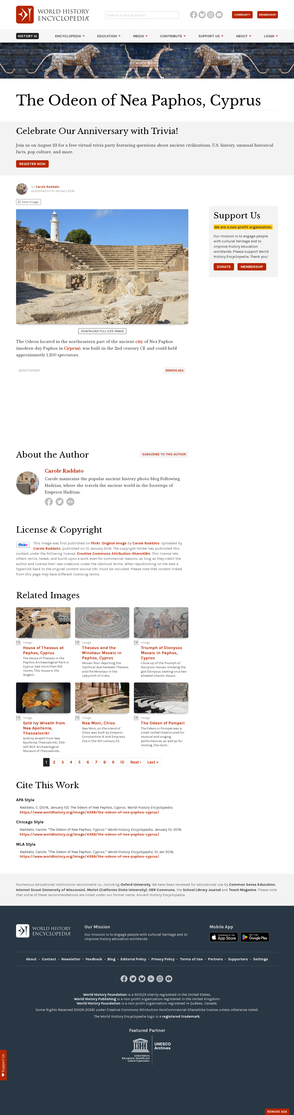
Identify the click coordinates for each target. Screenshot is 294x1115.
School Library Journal (202, 890)
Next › (135, 762)
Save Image (27, 202)
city (139, 341)
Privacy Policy (163, 959)
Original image (114, 543)
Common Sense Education (252, 884)
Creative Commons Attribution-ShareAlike (113, 553)
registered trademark (181, 1016)
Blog (111, 959)
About (242, 36)
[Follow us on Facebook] (125, 981)
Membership (252, 266)
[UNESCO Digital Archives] (147, 1050)
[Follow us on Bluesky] (143, 981)
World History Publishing (95, 999)
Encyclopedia (68, 36)
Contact (49, 959)
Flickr (95, 543)
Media (138, 36)
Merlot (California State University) (117, 890)
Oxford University (135, 884)
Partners (215, 959)
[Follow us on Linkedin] (151, 981)
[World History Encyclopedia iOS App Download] (223, 937)
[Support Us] (3, 1065)
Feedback (94, 959)
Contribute (171, 36)
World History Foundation (105, 994)
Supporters (238, 959)
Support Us (209, 36)
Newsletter (70, 959)
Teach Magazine (242, 890)
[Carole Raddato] (49, 502)
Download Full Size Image (102, 331)
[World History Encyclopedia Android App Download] (254, 937)
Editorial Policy (133, 959)
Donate (224, 266)
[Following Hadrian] (70, 502)
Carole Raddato (47, 187)
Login (269, 36)
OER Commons (162, 890)
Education (107, 36)
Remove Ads (175, 370)
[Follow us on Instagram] (160, 981)
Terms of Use (191, 959)
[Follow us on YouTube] (169, 981)
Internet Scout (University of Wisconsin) (50, 890)
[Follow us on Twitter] (134, 981)
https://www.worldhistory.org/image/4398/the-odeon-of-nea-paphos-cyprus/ (89, 812)
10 (122, 762)
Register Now (32, 164)
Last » (153, 762)
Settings (260, 959)
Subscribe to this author (164, 454)
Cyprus (71, 348)
